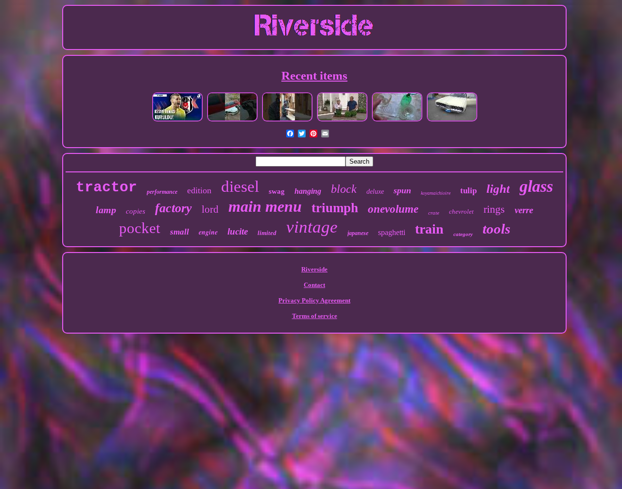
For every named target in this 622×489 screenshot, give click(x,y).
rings (494, 209)
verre (524, 210)
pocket (139, 227)
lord (210, 209)
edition (199, 190)
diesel (240, 186)
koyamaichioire (435, 193)
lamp (106, 209)
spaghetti (391, 232)
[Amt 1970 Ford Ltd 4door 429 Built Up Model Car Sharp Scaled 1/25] (452, 120)
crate (433, 213)
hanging (307, 191)
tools (496, 228)
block (344, 189)
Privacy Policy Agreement (314, 300)
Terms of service (314, 316)
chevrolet (461, 211)
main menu (265, 206)
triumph (334, 208)
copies (135, 211)
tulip (468, 190)
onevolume (393, 209)
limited (267, 232)
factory (173, 208)
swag (277, 191)
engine (208, 232)
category (463, 234)
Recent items (314, 75)
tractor (106, 187)
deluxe (375, 191)
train (429, 228)
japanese (357, 233)
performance (162, 191)
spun (402, 190)
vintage (312, 227)
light (498, 188)
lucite (237, 231)
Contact (314, 284)
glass (536, 186)
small (179, 231)
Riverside (314, 269)
